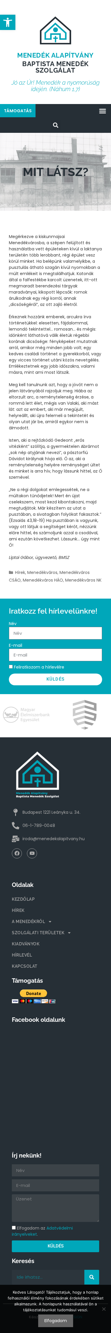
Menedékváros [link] (42, 572)
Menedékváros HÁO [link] (43, 580)
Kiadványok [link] (25, 944)
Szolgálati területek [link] (38, 932)
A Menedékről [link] (28, 921)
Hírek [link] (20, 572)
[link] (7, 22)
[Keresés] (91, 1277)
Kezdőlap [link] (23, 899)
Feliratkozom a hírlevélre (39, 667)
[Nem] (104, 1309)
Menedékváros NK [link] (83, 580)
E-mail (15, 645)
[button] (102, 111)
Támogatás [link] (18, 111)
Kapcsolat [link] (25, 966)
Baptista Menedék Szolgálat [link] (55, 67)
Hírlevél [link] (22, 955)
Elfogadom (55, 1321)
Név (13, 624)
